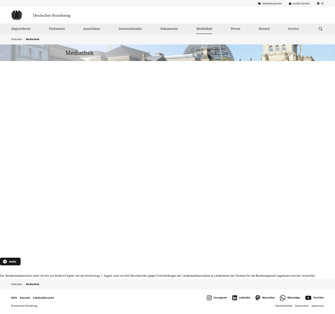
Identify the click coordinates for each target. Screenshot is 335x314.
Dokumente (169, 29)
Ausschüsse (91, 29)
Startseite (16, 39)
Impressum (318, 305)
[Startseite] (40, 15)
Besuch (264, 29)
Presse (235, 29)
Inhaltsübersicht (43, 297)
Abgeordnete (21, 29)
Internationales (130, 29)
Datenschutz (302, 305)
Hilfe (14, 297)
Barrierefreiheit (284, 305)
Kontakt (25, 297)
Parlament (57, 29)
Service (293, 29)
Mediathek (204, 29)
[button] (319, 3)
